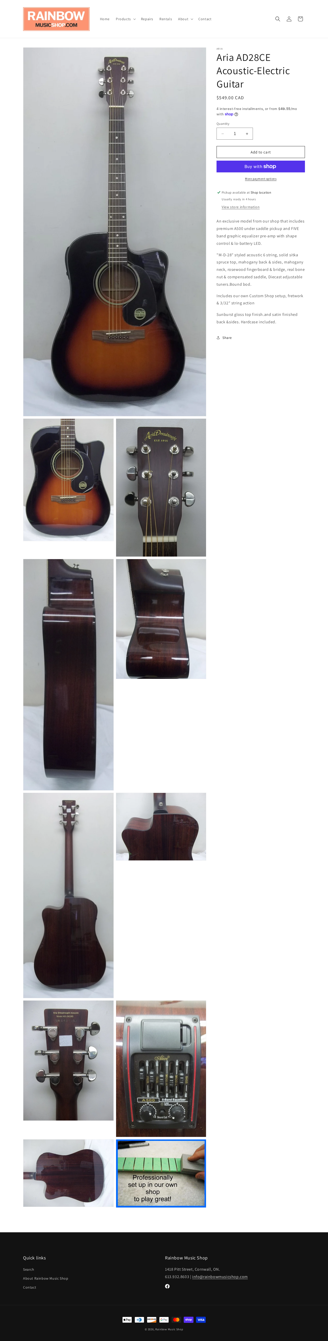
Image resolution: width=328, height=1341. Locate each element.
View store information (241, 207)
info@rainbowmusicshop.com (220, 1276)
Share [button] (227, 337)
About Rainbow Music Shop (45, 1278)
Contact (29, 1287)
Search (28, 1269)
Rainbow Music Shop (169, 1329)
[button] (125, 19)
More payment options (260, 179)
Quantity (223, 123)
